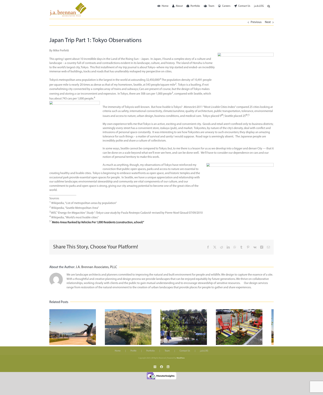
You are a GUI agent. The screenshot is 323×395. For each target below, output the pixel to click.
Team (167, 353)
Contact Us (185, 353)
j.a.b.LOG (204, 353)
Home (118, 353)
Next (268, 22)
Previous (256, 22)
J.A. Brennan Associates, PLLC (96, 267)
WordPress (181, 360)
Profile (133, 353)
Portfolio (150, 353)
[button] (268, 6)
